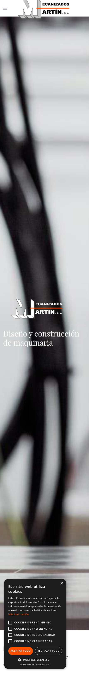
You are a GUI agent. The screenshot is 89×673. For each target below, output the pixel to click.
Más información (18, 614)
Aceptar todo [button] (21, 651)
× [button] (61, 583)
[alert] (35, 624)
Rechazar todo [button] (48, 651)
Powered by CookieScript (35, 664)
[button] (35, 660)
